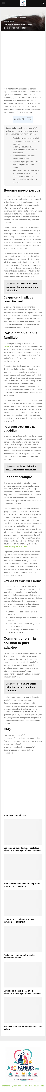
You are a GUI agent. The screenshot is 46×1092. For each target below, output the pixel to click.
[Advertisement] (23, 62)
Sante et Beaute (9, 21)
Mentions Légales (9, 1086)
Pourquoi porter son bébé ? (15, 735)
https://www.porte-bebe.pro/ (15, 547)
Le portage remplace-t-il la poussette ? (19, 747)
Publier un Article (25, 1086)
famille (6, 346)
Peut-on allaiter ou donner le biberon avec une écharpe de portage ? (23, 742)
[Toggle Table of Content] (28, 119)
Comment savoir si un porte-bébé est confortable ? (19, 751)
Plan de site (39, 1086)
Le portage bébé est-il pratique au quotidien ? (22, 738)
